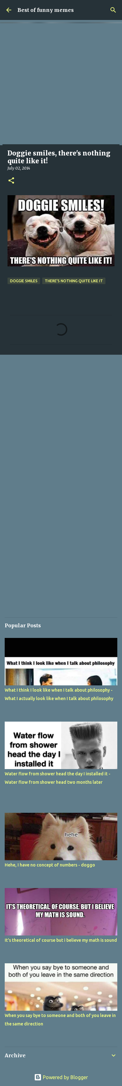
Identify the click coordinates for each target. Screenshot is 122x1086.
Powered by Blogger (65, 1077)
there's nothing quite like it (74, 281)
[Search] (113, 9)
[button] (11, 181)
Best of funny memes (46, 10)
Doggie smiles (24, 281)
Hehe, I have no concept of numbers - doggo (50, 864)
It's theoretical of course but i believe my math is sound (61, 940)
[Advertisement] (61, 84)
